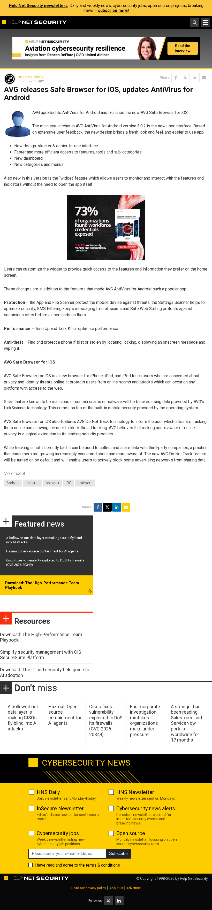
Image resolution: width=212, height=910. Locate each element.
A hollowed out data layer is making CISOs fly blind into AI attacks (23, 717)
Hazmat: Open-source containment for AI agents (42, 551)
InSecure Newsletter (60, 808)
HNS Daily (48, 792)
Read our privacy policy (88, 888)
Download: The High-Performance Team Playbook (42, 585)
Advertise (133, 888)
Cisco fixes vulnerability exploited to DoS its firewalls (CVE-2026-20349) (106, 720)
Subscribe (118, 853)
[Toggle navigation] (205, 22)
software (85, 483)
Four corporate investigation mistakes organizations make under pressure (145, 720)
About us (116, 888)
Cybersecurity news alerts (145, 808)
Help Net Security (30, 77)
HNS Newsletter (135, 792)
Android (12, 483)
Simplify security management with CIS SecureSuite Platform (40, 654)
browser (52, 483)
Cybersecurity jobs (58, 833)
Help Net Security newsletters (38, 5)
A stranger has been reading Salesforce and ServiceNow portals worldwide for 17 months (186, 723)
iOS (68, 483)
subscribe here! (113, 10)
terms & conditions (103, 865)
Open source (130, 833)
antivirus (33, 483)
